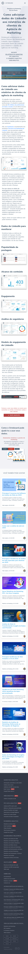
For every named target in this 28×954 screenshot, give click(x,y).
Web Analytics (14, 60)
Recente (14, 52)
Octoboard (10, 127)
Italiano (14, 941)
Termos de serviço (8, 949)
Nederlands (14, 938)
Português (7, 938)
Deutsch (7, 943)
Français (7, 941)
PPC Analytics (14, 56)
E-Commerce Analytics (14, 58)
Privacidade (6, 947)
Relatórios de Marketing (14, 8)
